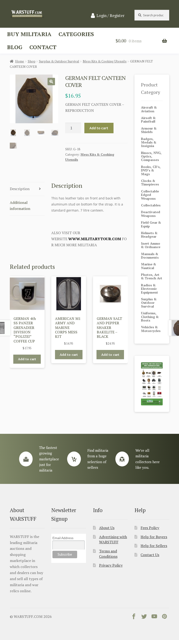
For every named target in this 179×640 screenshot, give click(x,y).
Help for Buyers (154, 536)
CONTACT (42, 47)
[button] (51, 81)
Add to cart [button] (27, 359)
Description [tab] (20, 188)
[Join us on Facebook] (133, 617)
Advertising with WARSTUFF (113, 539)
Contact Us (150, 554)
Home (19, 61)
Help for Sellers (154, 545)
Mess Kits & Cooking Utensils (105, 61)
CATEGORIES (76, 34)
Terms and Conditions (108, 553)
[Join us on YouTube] (154, 617)
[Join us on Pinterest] (164, 617)
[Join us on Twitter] (144, 617)
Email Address (62, 538)
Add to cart (99, 128)
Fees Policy (150, 527)
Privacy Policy (111, 565)
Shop (31, 61)
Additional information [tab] (20, 205)
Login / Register (110, 15)
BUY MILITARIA (29, 34)
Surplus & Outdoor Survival (59, 61)
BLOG (14, 47)
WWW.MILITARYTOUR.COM (94, 238)
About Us (106, 527)
